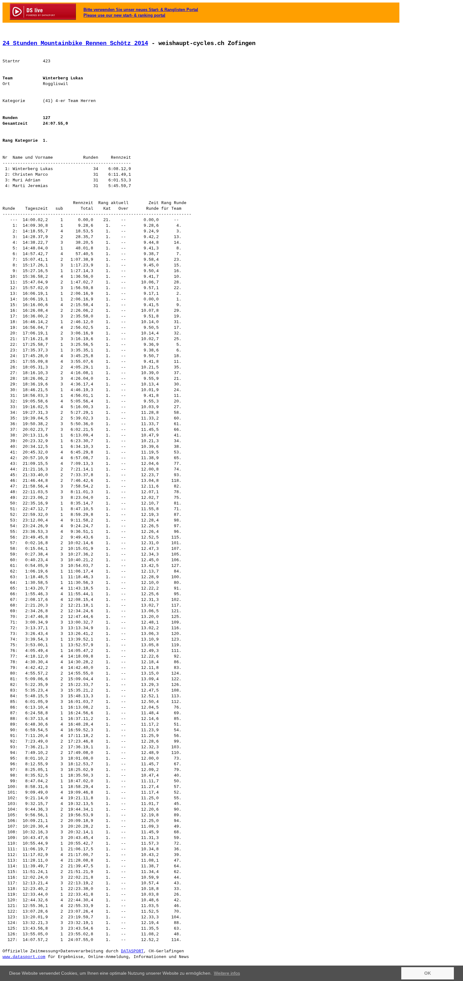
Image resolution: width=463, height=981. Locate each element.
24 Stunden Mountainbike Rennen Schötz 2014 (75, 43)
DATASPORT (132, 951)
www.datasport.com (24, 957)
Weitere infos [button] (227, 973)
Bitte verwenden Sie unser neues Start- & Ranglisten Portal (140, 9)
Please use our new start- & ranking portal (124, 15)
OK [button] (427, 973)
